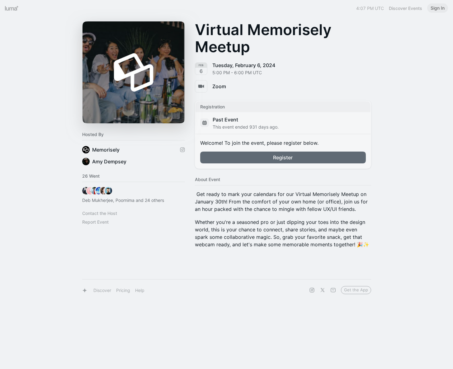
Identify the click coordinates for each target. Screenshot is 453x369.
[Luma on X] (322, 290)
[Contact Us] (333, 290)
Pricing (123, 290)
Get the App (356, 289)
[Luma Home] (12, 8)
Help (139, 290)
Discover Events (405, 8)
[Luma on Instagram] (312, 290)
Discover (102, 290)
